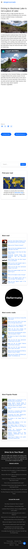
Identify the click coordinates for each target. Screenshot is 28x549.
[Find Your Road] (14, 183)
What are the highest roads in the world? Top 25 (17, 282)
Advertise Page (17, 541)
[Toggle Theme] (24, 543)
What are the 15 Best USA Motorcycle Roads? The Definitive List (17, 355)
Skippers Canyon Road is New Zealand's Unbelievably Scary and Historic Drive (17, 434)
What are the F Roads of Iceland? (15, 245)
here (12, 458)
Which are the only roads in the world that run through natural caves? (17, 322)
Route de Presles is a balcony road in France (17, 408)
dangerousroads (9, 2)
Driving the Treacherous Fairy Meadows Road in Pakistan (17, 430)
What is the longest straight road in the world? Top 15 (17, 271)
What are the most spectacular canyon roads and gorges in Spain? (17, 333)
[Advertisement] (14, 149)
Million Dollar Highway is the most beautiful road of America (17, 422)
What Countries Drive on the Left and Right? (14, 519)
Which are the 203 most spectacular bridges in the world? (17, 267)
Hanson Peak (7, 134)
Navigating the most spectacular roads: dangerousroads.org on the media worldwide (14, 527)
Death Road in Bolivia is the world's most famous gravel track (17, 437)
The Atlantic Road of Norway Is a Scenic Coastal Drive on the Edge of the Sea (17, 426)
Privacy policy (10, 541)
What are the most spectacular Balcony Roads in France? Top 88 (17, 351)
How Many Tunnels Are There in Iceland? (14, 503)
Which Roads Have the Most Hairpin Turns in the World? (17, 260)
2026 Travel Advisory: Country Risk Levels (14, 506)
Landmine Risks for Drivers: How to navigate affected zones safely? (14, 509)
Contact (17, 544)
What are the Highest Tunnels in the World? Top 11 (14, 522)
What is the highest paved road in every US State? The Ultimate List (17, 278)
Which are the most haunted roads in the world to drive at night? (17, 263)
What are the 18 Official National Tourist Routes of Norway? (17, 344)
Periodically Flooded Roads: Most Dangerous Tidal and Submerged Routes (17, 256)
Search (23, 164)
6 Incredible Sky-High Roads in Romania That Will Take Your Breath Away (14, 531)
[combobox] (11, 164)
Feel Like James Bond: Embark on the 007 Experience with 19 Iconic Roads (17, 241)
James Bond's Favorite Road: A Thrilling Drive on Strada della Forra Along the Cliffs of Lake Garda (17, 404)
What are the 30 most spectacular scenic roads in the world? (17, 348)
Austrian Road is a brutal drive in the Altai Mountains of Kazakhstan (17, 400)
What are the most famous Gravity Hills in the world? (17, 318)
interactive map (19, 192)
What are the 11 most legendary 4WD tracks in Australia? (14, 517)
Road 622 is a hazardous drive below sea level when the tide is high (17, 411)
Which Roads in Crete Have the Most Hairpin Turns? (17, 252)
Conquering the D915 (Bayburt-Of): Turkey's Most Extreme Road (17, 415)
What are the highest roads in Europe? (17, 274)
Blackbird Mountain (20, 134)
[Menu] (2, 2)
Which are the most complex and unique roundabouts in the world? (17, 329)
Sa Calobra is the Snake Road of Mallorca (17, 419)
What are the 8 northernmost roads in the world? (14, 524)
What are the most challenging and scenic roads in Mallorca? (14, 513)
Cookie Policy (21, 543)
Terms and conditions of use (10, 543)
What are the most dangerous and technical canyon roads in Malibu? (17, 326)
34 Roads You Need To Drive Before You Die (17, 337)
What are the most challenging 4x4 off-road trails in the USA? (17, 249)
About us (12, 544)
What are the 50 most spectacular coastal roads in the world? (17, 340)
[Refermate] (14, 297)
